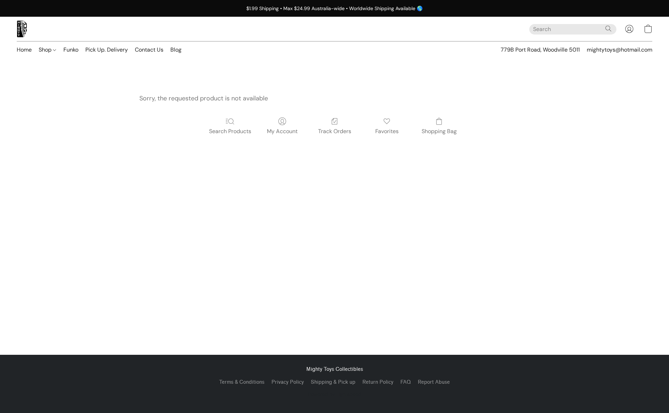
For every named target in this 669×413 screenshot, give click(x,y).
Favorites (387, 131)
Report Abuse (434, 382)
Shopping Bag (439, 131)
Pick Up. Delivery (106, 49)
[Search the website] (608, 28)
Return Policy (377, 382)
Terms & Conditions (241, 382)
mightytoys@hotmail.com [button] (619, 49)
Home (24, 49)
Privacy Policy (287, 382)
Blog (176, 49)
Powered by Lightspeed (334, 394)
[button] (22, 29)
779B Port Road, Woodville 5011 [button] (540, 49)
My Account (282, 131)
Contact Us (149, 49)
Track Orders (334, 131)
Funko (70, 49)
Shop (46, 49)
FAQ (405, 382)
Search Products (230, 131)
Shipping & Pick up (333, 382)
